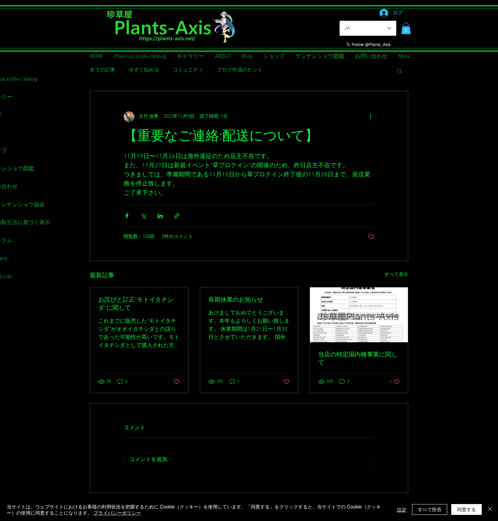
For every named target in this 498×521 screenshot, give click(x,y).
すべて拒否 (429, 509)
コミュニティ (188, 70)
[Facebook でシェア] (127, 216)
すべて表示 (396, 275)
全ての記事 (102, 70)
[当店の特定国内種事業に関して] (359, 314)
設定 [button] (402, 509)
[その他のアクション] (370, 117)
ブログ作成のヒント (240, 70)
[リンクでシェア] (176, 216)
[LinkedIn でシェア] (160, 216)
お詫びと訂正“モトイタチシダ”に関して (135, 304)
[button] (406, 28)
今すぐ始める (144, 70)
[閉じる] (490, 509)
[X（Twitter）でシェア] (143, 216)
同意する (466, 509)
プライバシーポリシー (117, 512)
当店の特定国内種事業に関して (357, 359)
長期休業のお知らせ (235, 300)
